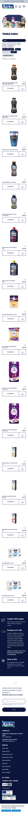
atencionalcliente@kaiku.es (8, 741)
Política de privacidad (18, 704)
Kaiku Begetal (6, 760)
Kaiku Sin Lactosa (7, 757)
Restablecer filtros (7, 55)
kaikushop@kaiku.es (7, 737)
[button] (11, 46)
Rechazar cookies (6, 810)
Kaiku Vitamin (6, 772)
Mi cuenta (5, 777)
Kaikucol (5, 763)
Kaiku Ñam (5, 769)
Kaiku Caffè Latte (7, 754)
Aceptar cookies (16, 810)
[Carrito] (19, 6)
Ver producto (10, 88)
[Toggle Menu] (24, 6)
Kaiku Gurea (6, 751)
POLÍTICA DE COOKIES (10, 808)
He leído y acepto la (13, 704)
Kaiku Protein (6, 766)
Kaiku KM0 (5, 748)
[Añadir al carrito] (22, 88)
